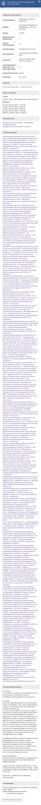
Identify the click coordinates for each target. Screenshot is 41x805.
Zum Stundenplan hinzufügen (12, 799)
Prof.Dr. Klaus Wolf (26, 87)
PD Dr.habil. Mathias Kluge (11, 87)
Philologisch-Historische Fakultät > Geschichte (17, 126)
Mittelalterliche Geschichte (27, 49)
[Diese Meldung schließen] (40, 1)
